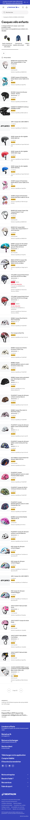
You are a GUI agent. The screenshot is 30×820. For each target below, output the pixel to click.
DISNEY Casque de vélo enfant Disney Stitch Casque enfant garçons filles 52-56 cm (19, 245)
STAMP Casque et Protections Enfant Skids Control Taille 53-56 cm (20, 79)
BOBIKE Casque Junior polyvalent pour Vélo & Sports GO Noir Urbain (20, 379)
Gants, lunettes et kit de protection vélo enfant (7, 45)
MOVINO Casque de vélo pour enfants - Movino (19, 92)
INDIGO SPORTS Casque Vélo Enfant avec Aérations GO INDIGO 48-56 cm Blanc (19, 261)
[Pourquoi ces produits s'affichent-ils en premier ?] (2, 57)
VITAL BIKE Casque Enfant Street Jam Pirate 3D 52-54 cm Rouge (20, 297)
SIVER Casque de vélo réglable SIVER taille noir (19, 137)
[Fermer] (27, 2)
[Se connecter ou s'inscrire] (23, 7)
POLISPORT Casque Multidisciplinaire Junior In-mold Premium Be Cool (20, 503)
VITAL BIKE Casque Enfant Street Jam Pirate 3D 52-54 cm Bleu (20, 275)
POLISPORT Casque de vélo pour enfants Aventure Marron (20, 396)
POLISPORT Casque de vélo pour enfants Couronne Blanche (20, 532)
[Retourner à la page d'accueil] (13, 7)
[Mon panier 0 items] (26, 7)
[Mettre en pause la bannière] (25, 2)
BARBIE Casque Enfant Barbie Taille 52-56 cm (19, 517)
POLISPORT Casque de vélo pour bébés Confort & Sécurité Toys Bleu (20, 443)
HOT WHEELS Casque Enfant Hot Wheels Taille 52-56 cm (19, 458)
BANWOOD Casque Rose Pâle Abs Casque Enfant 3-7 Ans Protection (19, 62)
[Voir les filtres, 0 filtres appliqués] (4, 53)
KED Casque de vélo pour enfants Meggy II (18, 547)
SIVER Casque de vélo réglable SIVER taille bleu (19, 166)
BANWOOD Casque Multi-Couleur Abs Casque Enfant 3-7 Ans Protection (19, 228)
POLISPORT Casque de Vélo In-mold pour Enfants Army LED (19, 488)
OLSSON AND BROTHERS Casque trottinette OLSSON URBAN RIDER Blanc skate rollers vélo (20, 668)
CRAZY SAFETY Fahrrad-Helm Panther (19, 653)
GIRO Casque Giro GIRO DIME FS (20, 121)
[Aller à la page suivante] (21, 690)
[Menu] (3, 7)
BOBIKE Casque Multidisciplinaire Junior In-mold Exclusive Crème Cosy (20, 364)
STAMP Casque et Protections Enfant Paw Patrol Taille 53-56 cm (20, 196)
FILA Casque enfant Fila (17, 333)
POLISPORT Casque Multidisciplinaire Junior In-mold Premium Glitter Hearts (20, 474)
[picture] (5, 65)
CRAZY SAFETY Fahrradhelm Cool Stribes (19, 636)
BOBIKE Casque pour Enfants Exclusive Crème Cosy (19, 348)
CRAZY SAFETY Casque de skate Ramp (20, 621)
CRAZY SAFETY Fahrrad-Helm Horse (19, 606)
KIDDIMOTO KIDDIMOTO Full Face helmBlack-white (20, 107)
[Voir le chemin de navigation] (2, 17)
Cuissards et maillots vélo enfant (18, 44)
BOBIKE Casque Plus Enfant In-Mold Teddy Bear (19, 318)
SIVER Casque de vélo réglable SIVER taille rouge (19, 152)
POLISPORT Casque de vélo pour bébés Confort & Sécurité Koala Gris (20, 426)
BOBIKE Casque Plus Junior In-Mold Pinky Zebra (19, 410)
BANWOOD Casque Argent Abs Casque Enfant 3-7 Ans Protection (19, 212)
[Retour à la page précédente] (9, 690)
